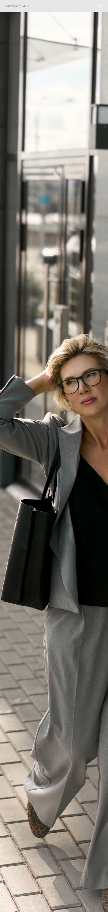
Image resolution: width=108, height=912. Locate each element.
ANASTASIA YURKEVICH (18, 6)
